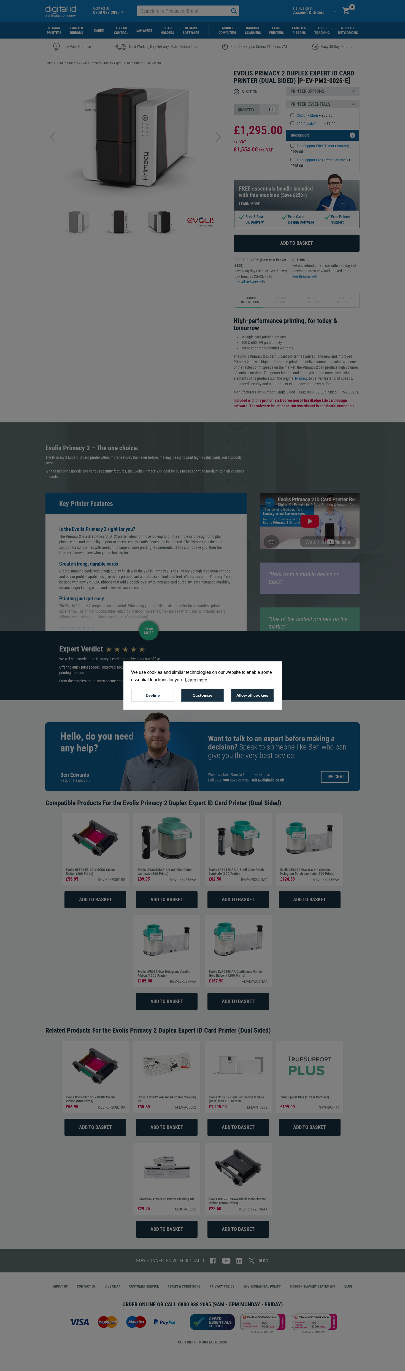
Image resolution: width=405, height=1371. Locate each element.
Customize (202, 695)
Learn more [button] (196, 680)
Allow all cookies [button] (252, 695)
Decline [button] (153, 695)
